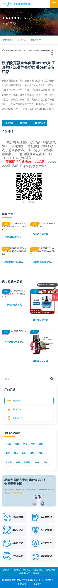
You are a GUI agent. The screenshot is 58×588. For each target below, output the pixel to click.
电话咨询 (36, 583)
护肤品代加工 (50, 570)
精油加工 (26, 570)
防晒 (18, 462)
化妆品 (9, 462)
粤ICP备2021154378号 (43, 580)
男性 (16, 453)
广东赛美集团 (27, 580)
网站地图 (36, 573)
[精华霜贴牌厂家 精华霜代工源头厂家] (42, 301)
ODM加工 (24, 123)
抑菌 (24, 453)
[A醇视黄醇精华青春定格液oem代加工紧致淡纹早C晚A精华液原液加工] (14, 251)
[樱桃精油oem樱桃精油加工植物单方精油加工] (42, 342)
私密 (8, 453)
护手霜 (27, 462)
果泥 (33, 444)
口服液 (37, 462)
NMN (8, 444)
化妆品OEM (37, 142)
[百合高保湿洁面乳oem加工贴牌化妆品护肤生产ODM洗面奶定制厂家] (14, 293)
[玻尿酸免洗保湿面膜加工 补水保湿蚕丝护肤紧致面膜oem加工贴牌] (42, 251)
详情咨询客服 (16, 492)
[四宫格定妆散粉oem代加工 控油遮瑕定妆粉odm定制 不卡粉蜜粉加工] (14, 226)
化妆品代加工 (38, 570)
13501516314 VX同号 (42, 109)
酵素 (46, 462)
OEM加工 (9, 123)
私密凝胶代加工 (24, 573)
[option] (29, 50)
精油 (41, 444)
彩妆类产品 (36, 40)
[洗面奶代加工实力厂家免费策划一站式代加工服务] (42, 225)
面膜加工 (17, 570)
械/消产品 (22, 40)
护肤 (40, 453)
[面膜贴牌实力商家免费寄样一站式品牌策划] (14, 332)
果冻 (25, 444)
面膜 (17, 444)
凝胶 (32, 453)
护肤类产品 (8, 40)
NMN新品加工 (39, 123)
